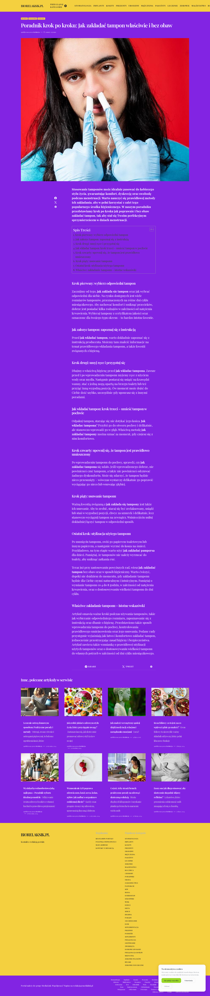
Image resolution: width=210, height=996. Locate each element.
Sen (126, 889)
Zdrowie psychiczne (134, 965)
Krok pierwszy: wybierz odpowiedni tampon (101, 234)
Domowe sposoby (133, 949)
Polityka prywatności (106, 842)
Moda (127, 892)
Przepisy (129, 930)
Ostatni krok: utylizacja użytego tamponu (99, 265)
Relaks (128, 962)
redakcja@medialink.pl (83, 985)
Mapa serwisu (102, 845)
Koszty (128, 845)
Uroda (128, 880)
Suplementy (130, 937)
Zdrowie (41, 18)
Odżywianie (130, 943)
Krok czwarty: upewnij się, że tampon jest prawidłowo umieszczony (107, 254)
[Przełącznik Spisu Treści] (150, 229)
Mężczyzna (130, 854)
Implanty (129, 842)
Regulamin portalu (104, 839)
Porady (128, 918)
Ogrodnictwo (131, 883)
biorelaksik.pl (32, 6)
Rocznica (129, 870)
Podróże (129, 934)
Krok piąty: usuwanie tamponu (94, 261)
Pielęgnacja (130, 940)
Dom (127, 924)
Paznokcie (129, 886)
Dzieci (128, 905)
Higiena (24, 18)
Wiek (127, 902)
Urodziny (129, 851)
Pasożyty (129, 858)
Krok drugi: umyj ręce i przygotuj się (97, 243)
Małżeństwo (130, 867)
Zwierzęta (129, 946)
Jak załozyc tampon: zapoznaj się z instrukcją (102, 239)
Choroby (129, 873)
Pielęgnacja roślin (134, 953)
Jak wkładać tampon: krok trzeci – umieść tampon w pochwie (112, 248)
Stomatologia (131, 839)
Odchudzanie (131, 921)
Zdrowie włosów (133, 959)
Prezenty (129, 848)
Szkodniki (129, 899)
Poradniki (32, 18)
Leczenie (129, 861)
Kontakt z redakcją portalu (32, 842)
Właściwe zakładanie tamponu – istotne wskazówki (106, 270)
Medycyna (129, 956)
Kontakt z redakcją (105, 848)
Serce (127, 911)
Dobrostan (130, 896)
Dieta (127, 908)
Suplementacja (132, 927)
